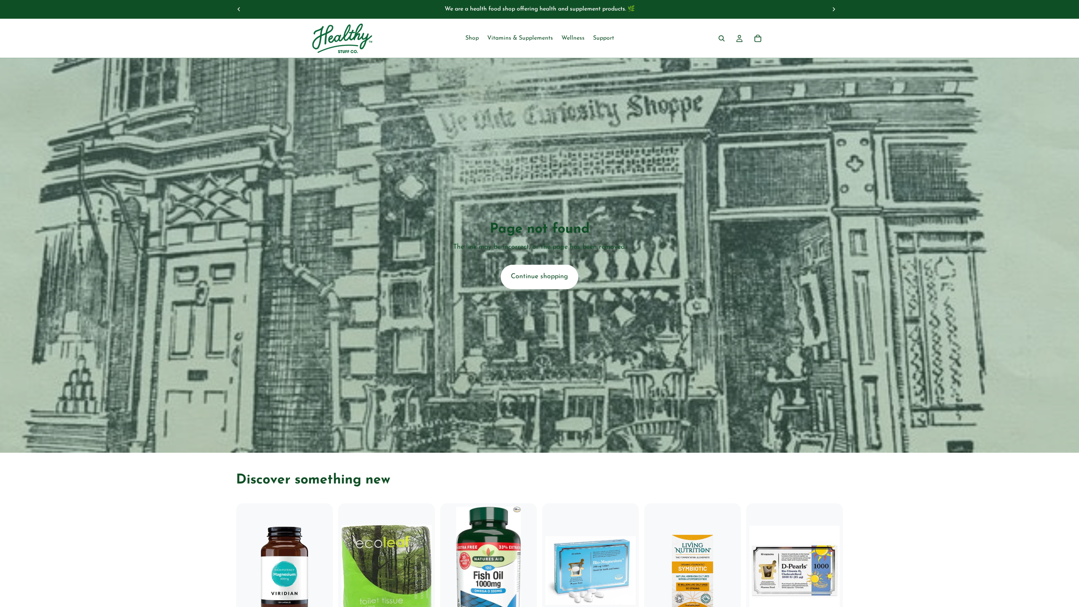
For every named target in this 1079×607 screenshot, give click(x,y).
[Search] (721, 38)
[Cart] (758, 38)
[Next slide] (833, 9)
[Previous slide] (239, 9)
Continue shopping (539, 276)
